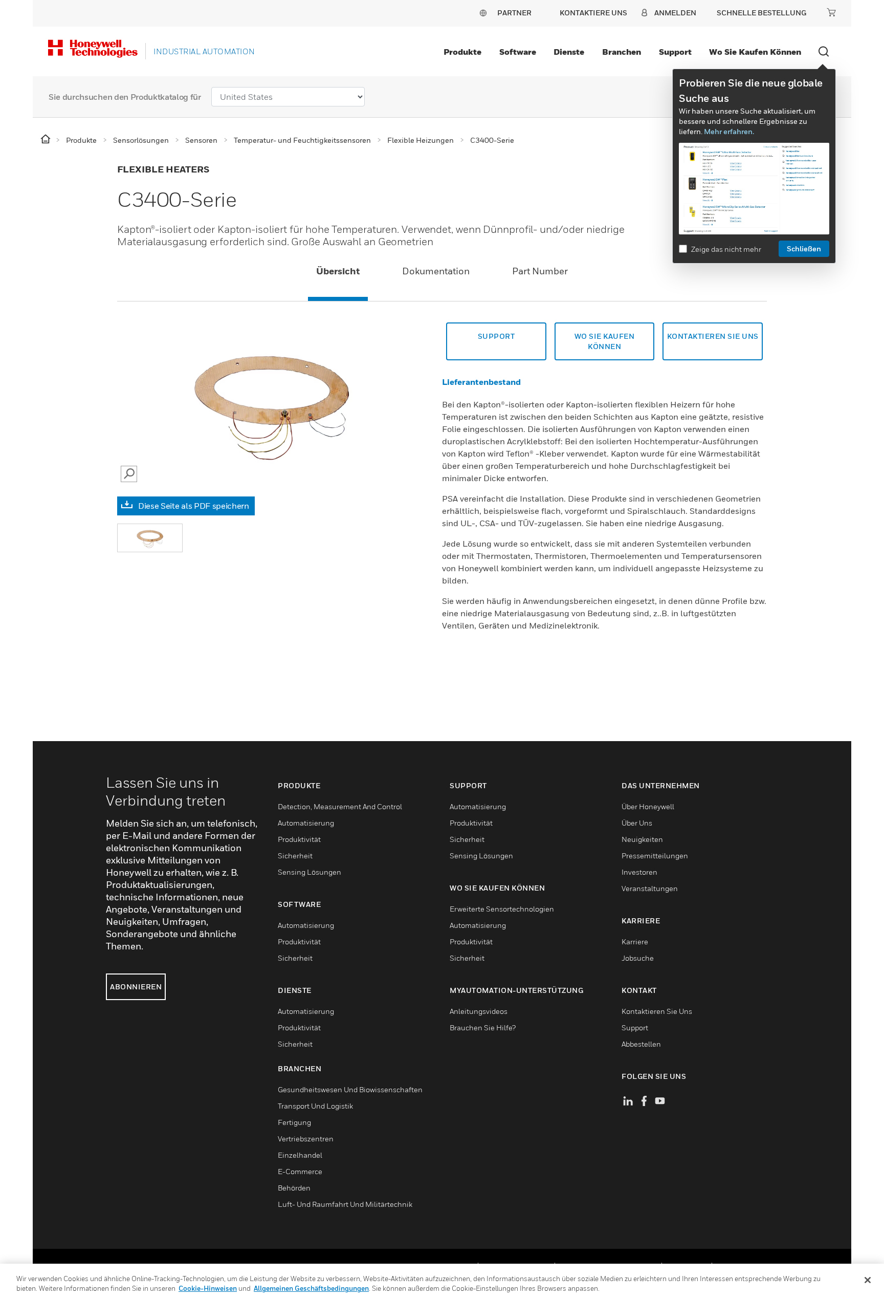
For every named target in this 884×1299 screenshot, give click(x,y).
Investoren (639, 872)
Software (517, 52)
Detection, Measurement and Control (340, 806)
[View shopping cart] (831, 12)
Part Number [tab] (540, 271)
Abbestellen (641, 1044)
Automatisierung (306, 822)
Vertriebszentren (306, 1138)
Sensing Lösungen (309, 872)
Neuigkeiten (642, 839)
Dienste (569, 52)
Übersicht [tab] (338, 271)
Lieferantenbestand (481, 382)
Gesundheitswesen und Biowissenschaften (350, 1089)
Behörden (294, 1187)
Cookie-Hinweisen (208, 1288)
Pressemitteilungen (655, 855)
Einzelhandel (300, 1155)
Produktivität (299, 839)
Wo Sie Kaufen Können (604, 341)
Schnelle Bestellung (761, 12)
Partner (514, 12)
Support (675, 52)
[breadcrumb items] (46, 139)
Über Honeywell (648, 806)
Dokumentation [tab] (436, 271)
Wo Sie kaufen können (755, 52)
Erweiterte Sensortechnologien (502, 908)
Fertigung (294, 1122)
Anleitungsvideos (478, 1011)
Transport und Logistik (315, 1105)
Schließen (804, 248)
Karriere (635, 941)
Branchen (621, 52)
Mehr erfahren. (729, 131)
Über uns (637, 822)
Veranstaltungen (650, 888)
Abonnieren (136, 986)
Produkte (462, 52)
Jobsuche (638, 958)
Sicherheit (295, 855)
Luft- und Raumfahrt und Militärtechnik (345, 1204)
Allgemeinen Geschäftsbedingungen (311, 1288)
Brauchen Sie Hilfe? (483, 1027)
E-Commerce (300, 1171)
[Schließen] (867, 1280)
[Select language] (483, 12)
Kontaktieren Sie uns (713, 336)
